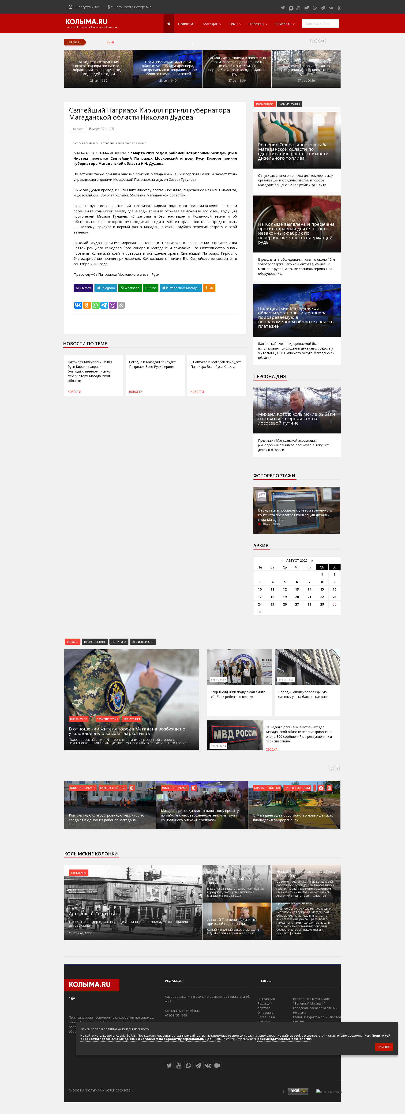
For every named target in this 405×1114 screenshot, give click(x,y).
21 (309, 597)
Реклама (299, 1012)
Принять (384, 1046)
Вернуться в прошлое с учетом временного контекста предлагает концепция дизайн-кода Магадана (295, 515)
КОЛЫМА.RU (86, 22)
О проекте (265, 1012)
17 (260, 597)
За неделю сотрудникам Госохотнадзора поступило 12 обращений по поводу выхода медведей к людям (98, 68)
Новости (185, 23)
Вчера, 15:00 (78, 719)
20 (297, 597)
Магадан (210, 23)
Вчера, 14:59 (218, 679)
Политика (119, 641)
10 (260, 589)
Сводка (272, 749)
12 (285, 589)
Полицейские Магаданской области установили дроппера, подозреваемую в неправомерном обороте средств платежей (168, 68)
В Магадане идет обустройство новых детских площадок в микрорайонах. (293, 817)
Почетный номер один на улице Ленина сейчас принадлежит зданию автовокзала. (128, 923)
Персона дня (269, 376)
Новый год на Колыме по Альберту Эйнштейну (306, 873)
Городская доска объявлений (315, 1008)
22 (322, 597)
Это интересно (143, 641)
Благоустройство (113, 787)
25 (272, 604)
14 (309, 589)
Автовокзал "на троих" (94, 914)
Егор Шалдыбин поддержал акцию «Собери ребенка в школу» (238, 694)
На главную (266, 999)
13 (297, 589)
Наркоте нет (131, 719)
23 (334, 597)
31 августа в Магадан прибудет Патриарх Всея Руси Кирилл (216, 364)
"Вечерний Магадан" (309, 1003)
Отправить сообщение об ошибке (123, 143)
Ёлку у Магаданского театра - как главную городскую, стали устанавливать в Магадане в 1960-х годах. (235, 892)
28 (309, 604)
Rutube (150, 288)
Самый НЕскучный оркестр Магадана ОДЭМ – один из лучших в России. (233, 931)
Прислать (283, 23)
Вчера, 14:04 (218, 746)
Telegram (107, 288)
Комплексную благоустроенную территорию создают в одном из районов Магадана (107, 817)
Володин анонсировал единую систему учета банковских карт (178, 42)
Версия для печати (86, 143)
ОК (210, 288)
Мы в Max (83, 288)
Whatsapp (131, 288)
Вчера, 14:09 (285, 679)
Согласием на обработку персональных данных (180, 1039)
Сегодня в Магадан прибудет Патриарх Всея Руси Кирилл (152, 364)
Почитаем (78, 872)
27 (297, 604)
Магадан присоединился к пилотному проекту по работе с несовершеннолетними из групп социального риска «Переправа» (200, 815)
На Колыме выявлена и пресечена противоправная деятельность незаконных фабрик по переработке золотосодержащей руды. (237, 66)
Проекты (256, 23)
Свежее (72, 641)
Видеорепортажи (82, 787)
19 (285, 597)
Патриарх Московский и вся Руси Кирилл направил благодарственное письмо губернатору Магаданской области (90, 371)
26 (285, 604)
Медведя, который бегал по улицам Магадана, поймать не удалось (306, 70)
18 (272, 597)
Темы (233, 23)
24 (260, 604)
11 (272, 589)
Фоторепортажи (274, 476)
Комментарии (290, 104)
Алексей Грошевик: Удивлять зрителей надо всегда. (231, 922)
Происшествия (107, 719)
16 (334, 589)
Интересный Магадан (182, 288)
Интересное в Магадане (311, 999)
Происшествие (95, 641)
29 (322, 604)
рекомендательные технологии (284, 1039)
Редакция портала (265, 1005)
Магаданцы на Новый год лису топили (233, 880)
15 (322, 589)
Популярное (265, 104)
